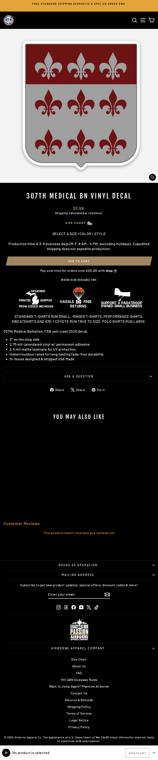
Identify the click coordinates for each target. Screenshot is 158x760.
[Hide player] (154, 753)
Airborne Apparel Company (78, 648)
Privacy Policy (79, 727)
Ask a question (79, 376)
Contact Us (79, 693)
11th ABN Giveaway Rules (79, 680)
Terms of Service (79, 713)
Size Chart (79, 659)
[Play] (6, 753)
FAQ (79, 673)
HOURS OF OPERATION (77, 565)
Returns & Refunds (79, 700)
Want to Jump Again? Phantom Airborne (79, 686)
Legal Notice (79, 720)
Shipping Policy (79, 707)
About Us (79, 666)
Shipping (61, 213)
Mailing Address (78, 575)
